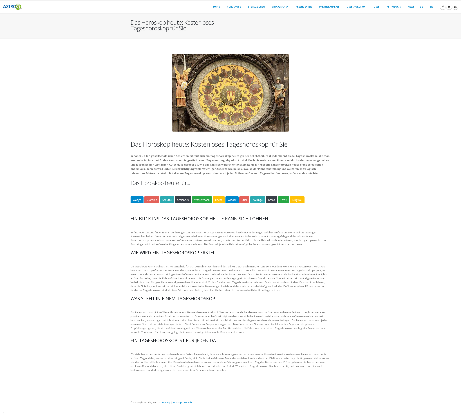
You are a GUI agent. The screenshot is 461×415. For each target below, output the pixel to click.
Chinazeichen (280, 6)
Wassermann (202, 200)
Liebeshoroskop (356, 6)
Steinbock (183, 200)
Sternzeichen (256, 6)
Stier (244, 200)
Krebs (271, 200)
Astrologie (394, 6)
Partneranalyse (329, 6)
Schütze (167, 200)
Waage (137, 200)
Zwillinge (257, 200)
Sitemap (166, 402)
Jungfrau (297, 200)
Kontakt (188, 402)
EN (431, 6)
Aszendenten (304, 6)
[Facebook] (443, 7)
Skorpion (152, 200)
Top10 (216, 6)
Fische (218, 200)
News (411, 6)
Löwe (283, 200)
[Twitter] (449, 7)
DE (421, 6)
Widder (232, 200)
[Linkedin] (455, 7)
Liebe (376, 6)
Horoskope (234, 6)
